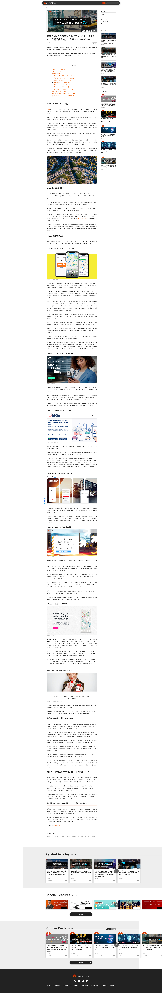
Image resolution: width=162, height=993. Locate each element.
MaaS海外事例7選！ (57, 73)
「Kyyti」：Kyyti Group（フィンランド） (64, 78)
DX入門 (102, 16)
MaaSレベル (87, 836)
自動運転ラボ (56, 826)
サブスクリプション (83, 218)
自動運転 (72, 839)
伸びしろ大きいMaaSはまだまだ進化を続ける (64, 96)
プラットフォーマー (105, 25)
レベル (64, 836)
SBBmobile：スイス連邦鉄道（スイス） (64, 89)
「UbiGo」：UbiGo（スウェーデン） (63, 80)
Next (116, 871)
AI (101, 23)
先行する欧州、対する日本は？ (60, 91)
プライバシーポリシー (95, 985)
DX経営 (102, 14)
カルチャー (103, 19)
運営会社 (76, 985)
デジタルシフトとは (66, 985)
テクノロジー (94, 43)
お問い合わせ (84, 985)
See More (81, 914)
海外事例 (93, 836)
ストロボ (54, 839)
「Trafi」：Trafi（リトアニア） (62, 87)
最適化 (60, 839)
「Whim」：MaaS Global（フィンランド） (64, 75)
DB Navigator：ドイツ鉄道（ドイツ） (63, 82)
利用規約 (112, 985)
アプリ (49, 839)
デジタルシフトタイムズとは (53, 985)
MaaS (48, 109)
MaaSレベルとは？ (57, 71)
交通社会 (74, 836)
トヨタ (69, 836)
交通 (59, 836)
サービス (80, 836)
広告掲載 (104, 985)
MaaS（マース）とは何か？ (59, 69)
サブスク (54, 836)
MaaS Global (66, 839)
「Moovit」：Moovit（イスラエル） (63, 84)
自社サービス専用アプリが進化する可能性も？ (64, 93)
